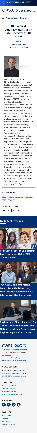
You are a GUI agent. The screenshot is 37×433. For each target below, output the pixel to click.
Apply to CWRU (7, 416)
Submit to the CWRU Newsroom (12, 394)
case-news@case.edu (19, 376)
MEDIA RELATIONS (10, 367)
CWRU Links (7, 412)
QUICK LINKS (7, 382)
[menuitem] (18, 386)
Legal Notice (6, 358)
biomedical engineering (11, 197)
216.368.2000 (6, 355)
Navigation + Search (14, 18)
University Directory (8, 424)
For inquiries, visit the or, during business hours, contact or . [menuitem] (14, 373)
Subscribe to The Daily (9, 391)
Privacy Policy (15, 358)
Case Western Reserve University (17, 349)
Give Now (5, 419)
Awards (15, 200)
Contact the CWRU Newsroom (12, 386)
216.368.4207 (6, 376)
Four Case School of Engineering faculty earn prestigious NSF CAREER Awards (17, 254)
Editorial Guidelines (8, 389)
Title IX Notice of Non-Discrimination (14, 361)
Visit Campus (6, 421)
